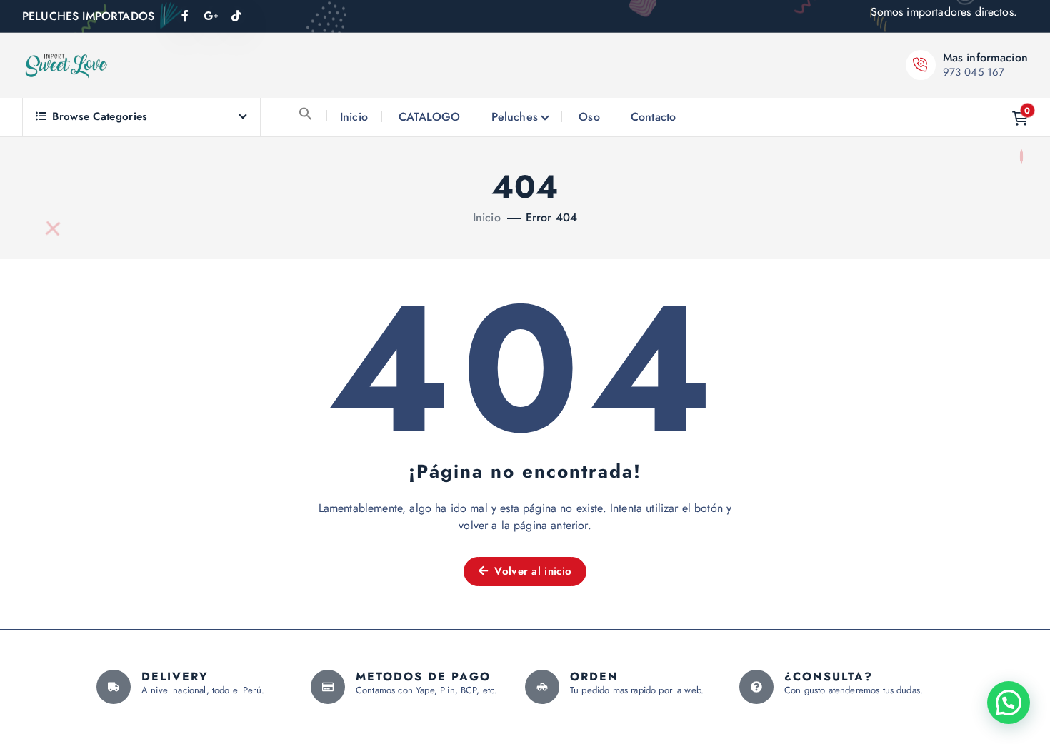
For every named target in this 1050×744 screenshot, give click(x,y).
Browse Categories (99, 116)
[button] (306, 113)
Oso (589, 117)
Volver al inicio (531, 571)
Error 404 (551, 217)
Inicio (354, 117)
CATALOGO (429, 117)
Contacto (653, 117)
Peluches (514, 117)
